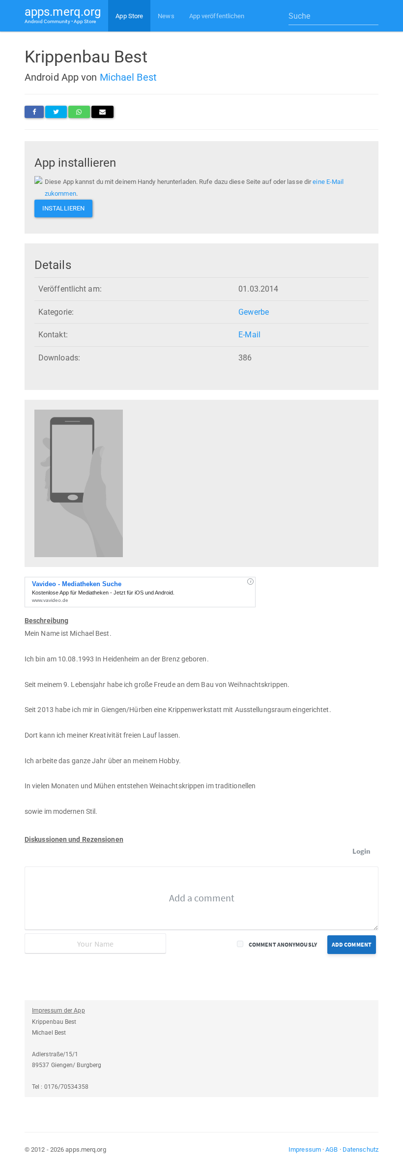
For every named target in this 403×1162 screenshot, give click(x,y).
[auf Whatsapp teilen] (78, 112)
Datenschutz (360, 1149)
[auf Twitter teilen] (56, 112)
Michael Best (128, 77)
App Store (129, 16)
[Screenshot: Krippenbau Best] (78, 483)
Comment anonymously (283, 944)
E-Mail (249, 334)
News (166, 16)
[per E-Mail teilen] (102, 112)
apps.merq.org (63, 14)
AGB (331, 1149)
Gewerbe (253, 312)
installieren (63, 208)
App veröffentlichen (217, 16)
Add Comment (352, 944)
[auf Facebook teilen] (34, 112)
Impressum (304, 1149)
